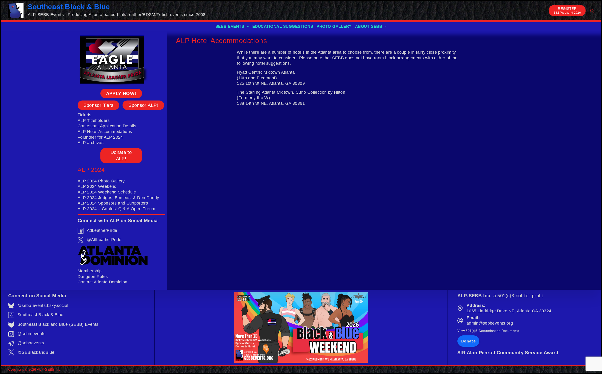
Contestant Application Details (107, 126)
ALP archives (90, 142)
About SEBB (368, 26)
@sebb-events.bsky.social (42, 305)
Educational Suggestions (282, 26)
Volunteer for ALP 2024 (100, 137)
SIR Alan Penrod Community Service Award (507, 352)
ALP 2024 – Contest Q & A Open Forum (116, 208)
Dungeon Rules (93, 276)
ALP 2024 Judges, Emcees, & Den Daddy (118, 197)
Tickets (84, 115)
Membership (90, 271)
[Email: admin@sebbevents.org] (460, 320)
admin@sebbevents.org (490, 323)
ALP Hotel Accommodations (105, 131)
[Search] (592, 10)
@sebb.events (31, 333)
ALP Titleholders (94, 120)
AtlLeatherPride (102, 230)
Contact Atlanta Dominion (102, 282)
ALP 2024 (91, 169)
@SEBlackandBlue (35, 352)
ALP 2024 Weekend (97, 186)
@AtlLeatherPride (104, 239)
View (488, 331)
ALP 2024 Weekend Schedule (107, 192)
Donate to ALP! (121, 155)
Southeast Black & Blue (69, 7)
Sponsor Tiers (98, 105)
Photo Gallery (334, 26)
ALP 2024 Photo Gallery (101, 181)
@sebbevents (30, 343)
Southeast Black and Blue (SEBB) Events (57, 324)
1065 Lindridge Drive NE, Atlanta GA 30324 (509, 311)
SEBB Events (229, 26)
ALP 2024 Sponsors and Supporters (113, 203)
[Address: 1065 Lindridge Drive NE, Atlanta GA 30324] (460, 308)
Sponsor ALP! (143, 105)
